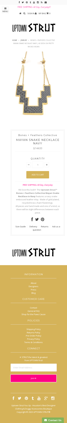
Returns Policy (33, 332)
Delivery (33, 226)
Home (14, 40)
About (33, 283)
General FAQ (34, 311)
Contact (33, 307)
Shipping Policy (33, 329)
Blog (33, 293)
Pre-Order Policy (33, 335)
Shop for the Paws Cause (33, 314)
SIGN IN (31, 13)
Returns (44, 226)
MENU (5, 11)
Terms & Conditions (33, 342)
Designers (33, 286)
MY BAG (44, 13)
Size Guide (20, 226)
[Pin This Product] (42, 220)
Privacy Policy (33, 339)
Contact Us (54, 420)
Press (33, 289)
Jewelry (24, 40)
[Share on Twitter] (37, 220)
